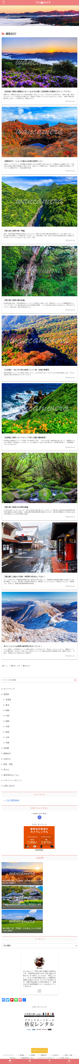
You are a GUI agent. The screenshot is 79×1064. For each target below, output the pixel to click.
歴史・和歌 (8, 764)
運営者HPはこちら (11, 775)
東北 (7, 705)
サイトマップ (9, 689)
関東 (7, 710)
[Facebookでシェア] (13, 737)
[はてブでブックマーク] (48, 737)
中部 (7, 716)
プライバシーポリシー (12, 780)
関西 (7, 721)
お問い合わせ (9, 786)
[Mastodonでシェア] (30, 731)
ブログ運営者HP (12, 800)
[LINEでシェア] (65, 737)
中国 (7, 727)
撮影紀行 (7, 753)
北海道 (8, 700)
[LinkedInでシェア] (39, 742)
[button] (75, 680)
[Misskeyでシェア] (65, 731)
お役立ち (7, 759)
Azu (40, 968)
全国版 (33, 1055)
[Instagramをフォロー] (39, 817)
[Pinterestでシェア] (21, 742)
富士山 (6, 770)
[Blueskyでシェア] (48, 731)
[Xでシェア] (13, 731)
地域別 (6, 694)
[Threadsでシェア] (30, 737)
